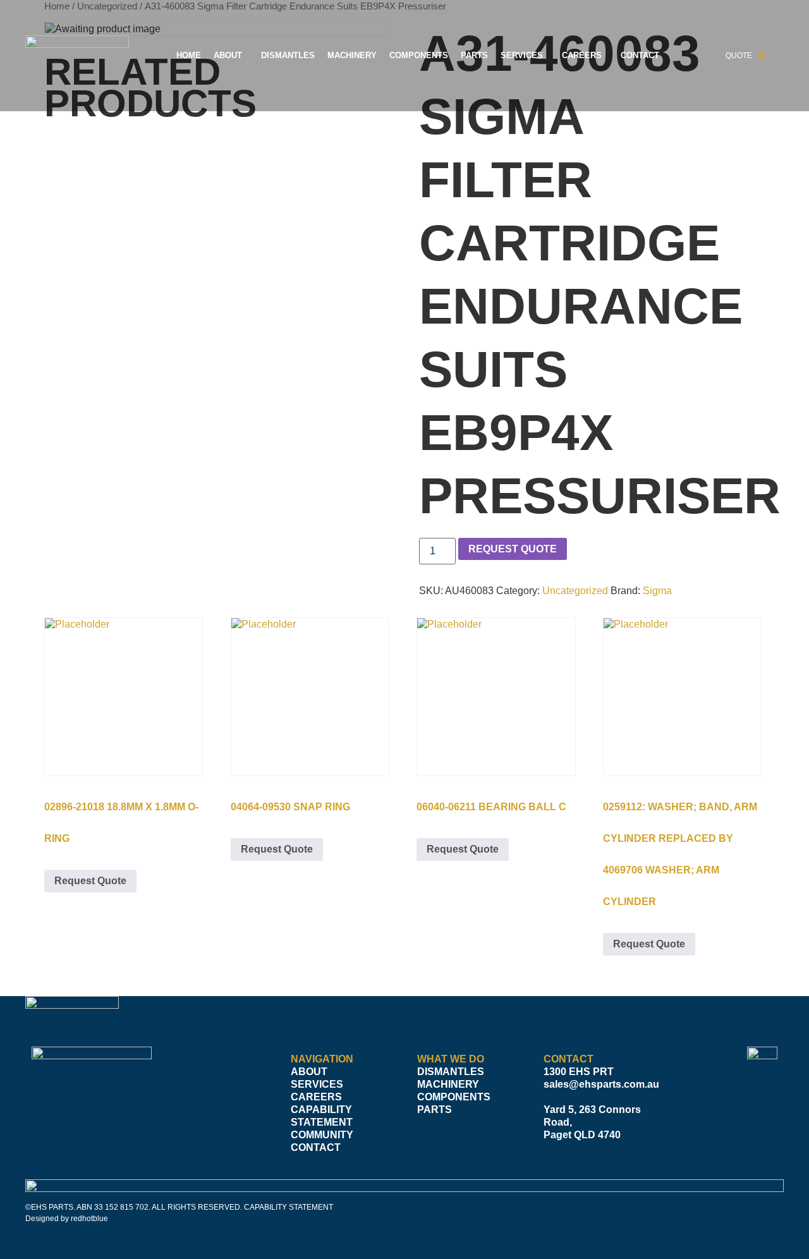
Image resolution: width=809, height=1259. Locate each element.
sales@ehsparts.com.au (601, 1084)
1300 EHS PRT (579, 1071)
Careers (582, 55)
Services (522, 55)
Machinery (352, 55)
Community (322, 1134)
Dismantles (288, 55)
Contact (640, 55)
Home (188, 55)
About (228, 55)
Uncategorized (575, 590)
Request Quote (512, 549)
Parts (474, 55)
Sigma (657, 590)
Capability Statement (322, 1116)
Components (418, 55)
